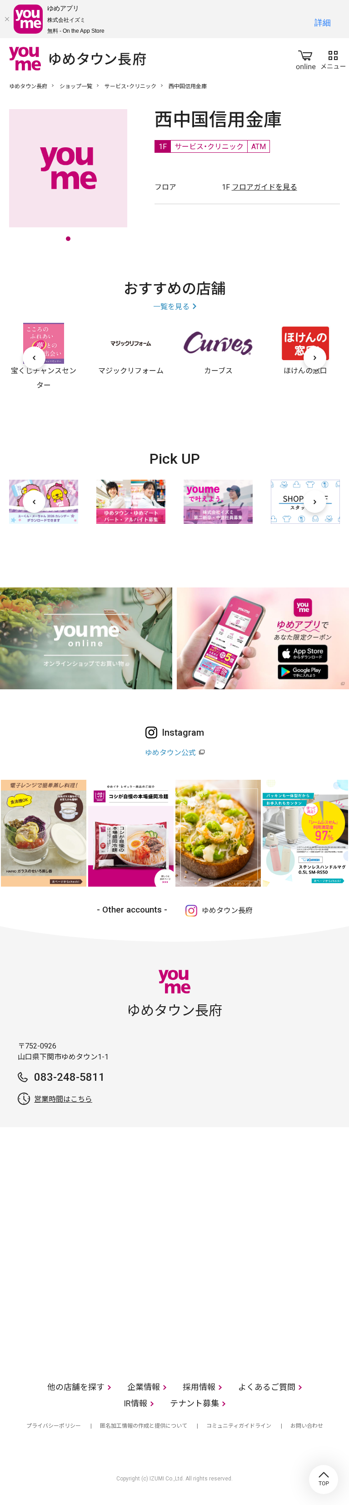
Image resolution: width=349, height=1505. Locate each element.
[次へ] (315, 357)
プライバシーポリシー (53, 1426)
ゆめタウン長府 (28, 86)
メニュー (333, 58)
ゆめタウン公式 (170, 752)
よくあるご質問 (266, 1387)
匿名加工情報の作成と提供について (143, 1426)
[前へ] (34, 357)
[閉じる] (7, 19)
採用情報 (199, 1387)
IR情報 (135, 1403)
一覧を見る (171, 306)
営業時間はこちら (63, 1099)
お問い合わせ (306, 1426)
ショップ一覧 (76, 86)
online (305, 58)
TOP (323, 1479)
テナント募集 (194, 1403)
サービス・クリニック (130, 86)
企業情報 (143, 1387)
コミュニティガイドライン (238, 1426)
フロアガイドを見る (264, 187)
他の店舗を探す (76, 1387)
